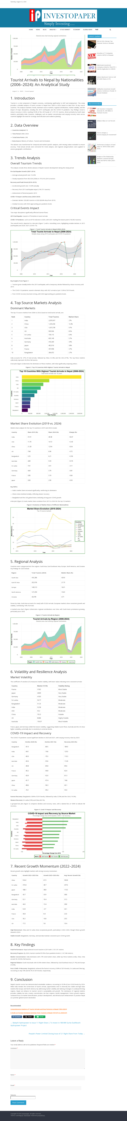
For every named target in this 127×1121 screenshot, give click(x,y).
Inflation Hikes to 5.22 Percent (106, 121)
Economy (76, 29)
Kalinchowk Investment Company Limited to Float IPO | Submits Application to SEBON (106, 67)
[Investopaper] (63, 9)
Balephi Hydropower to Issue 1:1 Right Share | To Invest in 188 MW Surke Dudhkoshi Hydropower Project (45, 1024)
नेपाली (96, 29)
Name (13, 1075)
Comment (14, 1048)
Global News (87, 29)
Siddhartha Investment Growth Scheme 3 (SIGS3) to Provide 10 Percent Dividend (106, 91)
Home (31, 29)
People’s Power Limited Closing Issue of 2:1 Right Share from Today (57, 1034)
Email (13, 1085)
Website (13, 1095)
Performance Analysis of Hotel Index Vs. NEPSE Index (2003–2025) (106, 146)
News (38, 29)
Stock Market (65, 29)
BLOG (44, 29)
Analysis (53, 29)
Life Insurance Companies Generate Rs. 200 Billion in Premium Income (105, 111)
